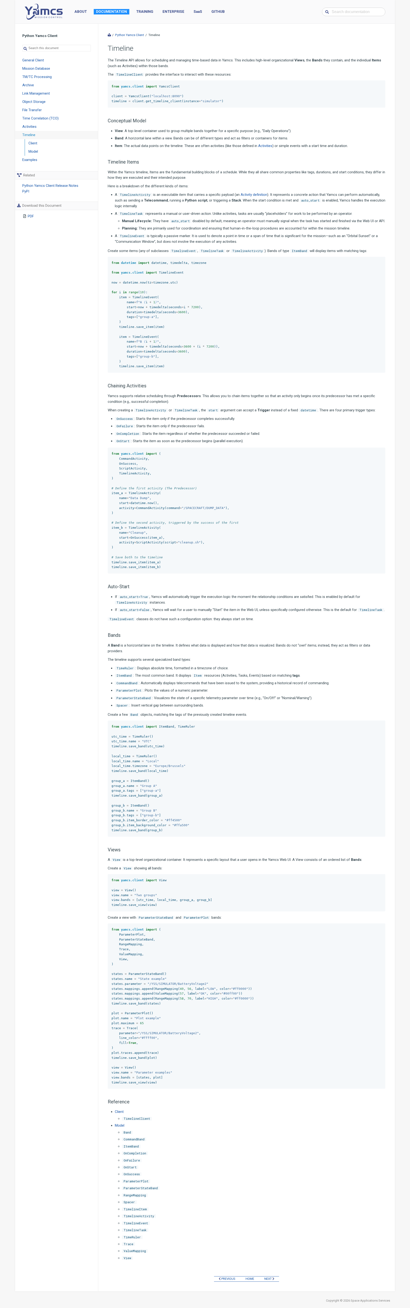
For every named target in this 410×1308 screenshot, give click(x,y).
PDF (31, 216)
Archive (28, 85)
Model (33, 151)
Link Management (36, 93)
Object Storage (34, 102)
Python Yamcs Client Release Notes (50, 186)
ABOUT (81, 11)
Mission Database (36, 68)
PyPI (25, 191)
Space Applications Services (370, 1300)
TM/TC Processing (37, 77)
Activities (29, 126)
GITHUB (218, 11)
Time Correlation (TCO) (40, 118)
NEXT (268, 1278)
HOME (250, 1278)
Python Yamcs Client (129, 35)
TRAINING (144, 11)
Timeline (28, 135)
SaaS (198, 11)
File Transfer (32, 110)
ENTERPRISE (173, 11)
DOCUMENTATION (111, 11)
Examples (29, 160)
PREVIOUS (228, 1278)
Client (32, 143)
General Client (33, 60)
